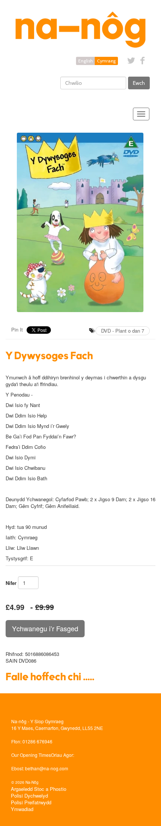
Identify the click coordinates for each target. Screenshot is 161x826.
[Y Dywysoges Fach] (80, 222)
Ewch (139, 83)
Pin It (17, 329)
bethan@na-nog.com (46, 768)
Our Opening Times (31, 755)
